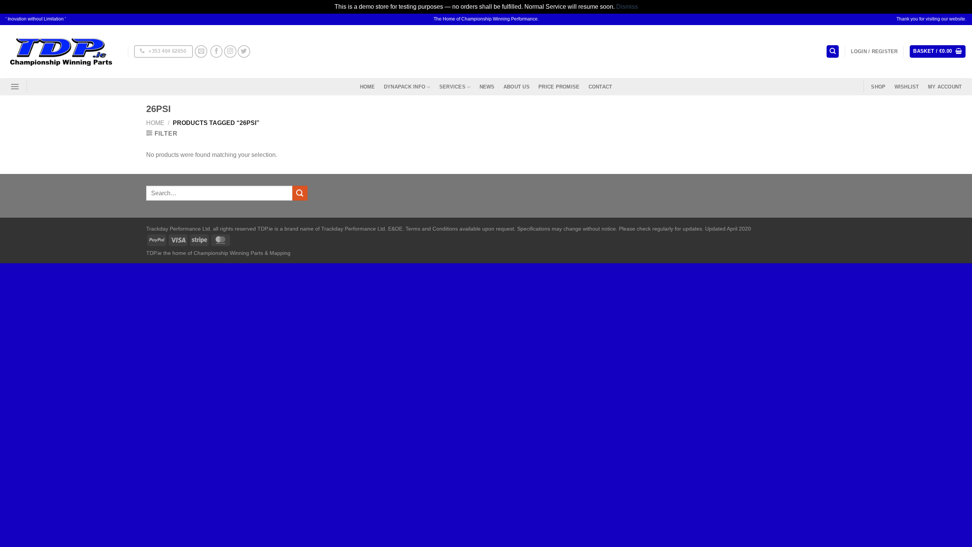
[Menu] (15, 86)
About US (516, 87)
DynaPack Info (404, 87)
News (487, 87)
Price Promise (558, 87)
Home (367, 87)
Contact (600, 87)
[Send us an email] (201, 51)
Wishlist (907, 87)
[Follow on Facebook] (216, 51)
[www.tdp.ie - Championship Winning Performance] (61, 51)
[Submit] (300, 193)
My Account (945, 87)
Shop (878, 87)
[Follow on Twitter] (244, 51)
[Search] (833, 51)
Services (452, 87)
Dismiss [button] (627, 6)
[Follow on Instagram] (230, 51)
